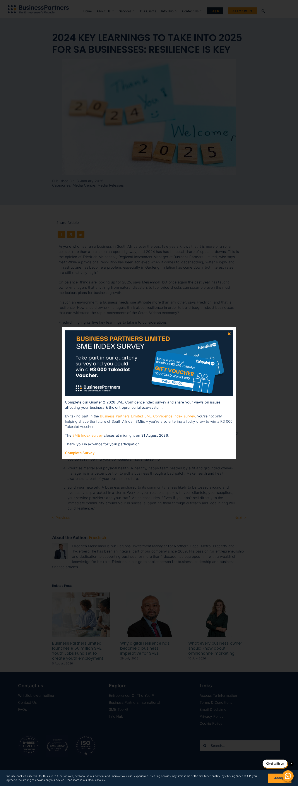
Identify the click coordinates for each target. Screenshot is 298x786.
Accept (279, 778)
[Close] (229, 333)
